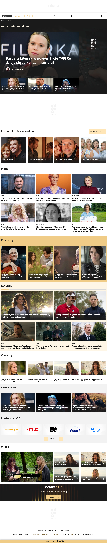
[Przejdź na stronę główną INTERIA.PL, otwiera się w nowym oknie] (7, 16)
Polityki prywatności (46, 534)
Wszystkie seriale (95, 131)
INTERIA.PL (71, 534)
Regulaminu (36, 534)
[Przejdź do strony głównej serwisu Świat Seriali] (23, 16)
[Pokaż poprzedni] (46, 439)
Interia (2, 20)
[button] (71, 16)
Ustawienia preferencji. (56, 534)
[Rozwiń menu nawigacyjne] (104, 16)
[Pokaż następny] (61, 439)
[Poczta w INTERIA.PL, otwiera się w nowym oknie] (100, 16)
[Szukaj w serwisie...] (97, 16)
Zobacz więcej (51, 497)
